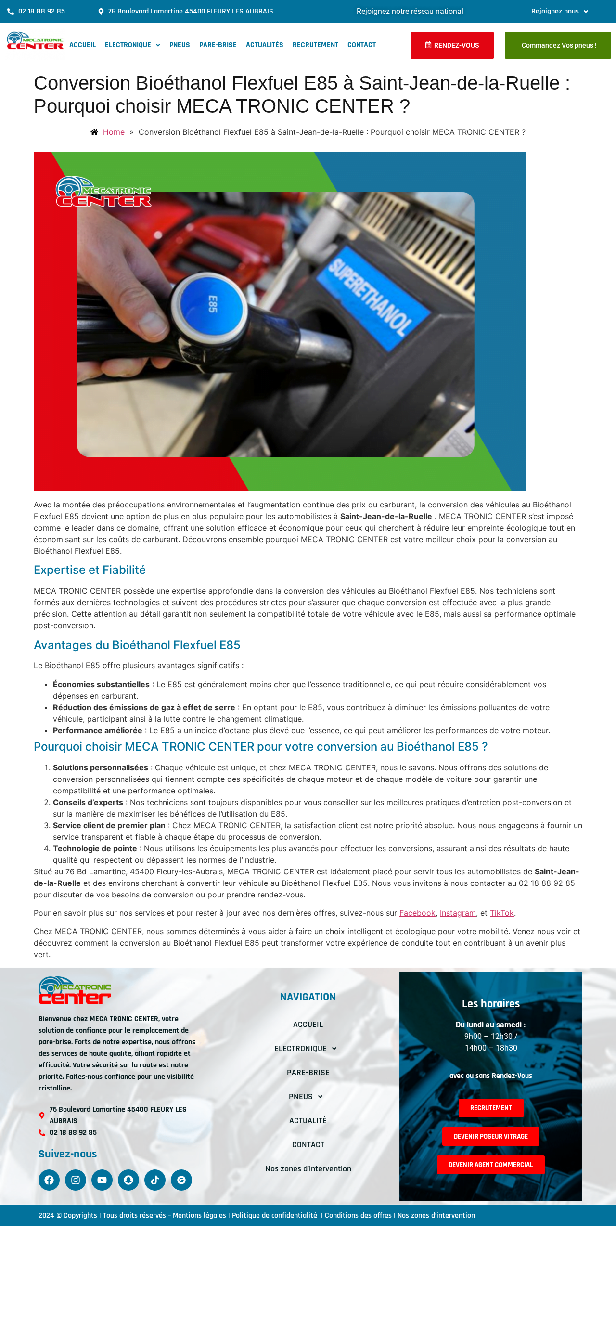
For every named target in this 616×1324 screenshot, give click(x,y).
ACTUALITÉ (308, 1120)
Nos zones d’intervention (308, 1168)
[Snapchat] (128, 1180)
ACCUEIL (82, 45)
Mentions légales (199, 1215)
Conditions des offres (358, 1215)
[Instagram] (75, 1180)
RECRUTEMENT (315, 45)
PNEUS (179, 45)
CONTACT (361, 45)
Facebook (417, 913)
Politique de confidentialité (275, 1215)
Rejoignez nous (555, 11)
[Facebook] (49, 1180)
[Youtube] (102, 1180)
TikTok (502, 913)
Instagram (458, 913)
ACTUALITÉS (264, 45)
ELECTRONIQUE (128, 45)
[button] (560, 11)
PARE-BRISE (218, 45)
